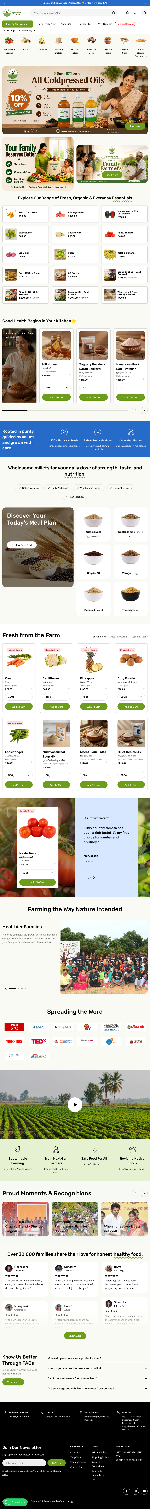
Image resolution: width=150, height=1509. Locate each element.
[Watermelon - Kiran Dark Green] (110, 214)
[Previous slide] (135, 410)
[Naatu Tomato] (110, 234)
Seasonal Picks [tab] (140, 636)
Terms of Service (41, 1471)
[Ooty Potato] (131, 660)
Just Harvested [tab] (118, 636)
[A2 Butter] (60, 275)
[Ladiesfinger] (19, 733)
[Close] (44, 1232)
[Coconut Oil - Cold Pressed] (60, 295)
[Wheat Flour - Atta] (94, 733)
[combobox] (74, 12)
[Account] (127, 13)
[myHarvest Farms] (38, 164)
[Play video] (75, 1104)
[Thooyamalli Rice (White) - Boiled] (110, 295)
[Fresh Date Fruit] (11, 214)
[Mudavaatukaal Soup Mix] (56, 733)
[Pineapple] (94, 660)
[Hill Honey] (56, 345)
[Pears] (60, 254)
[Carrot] (19, 660)
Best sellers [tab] (99, 636)
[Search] (113, 13)
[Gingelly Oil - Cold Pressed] (11, 295)
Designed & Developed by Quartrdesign (52, 1501)
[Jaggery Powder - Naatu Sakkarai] (93, 345)
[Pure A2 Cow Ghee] (11, 275)
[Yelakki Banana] (110, 254)
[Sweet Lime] (11, 234)
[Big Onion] (11, 254)
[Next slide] (144, 410)
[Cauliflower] (60, 234)
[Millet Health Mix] (131, 733)
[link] (14, 1027)
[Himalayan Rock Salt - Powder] (130, 345)
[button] (4, 3)
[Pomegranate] (60, 214)
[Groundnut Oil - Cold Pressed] (110, 275)
